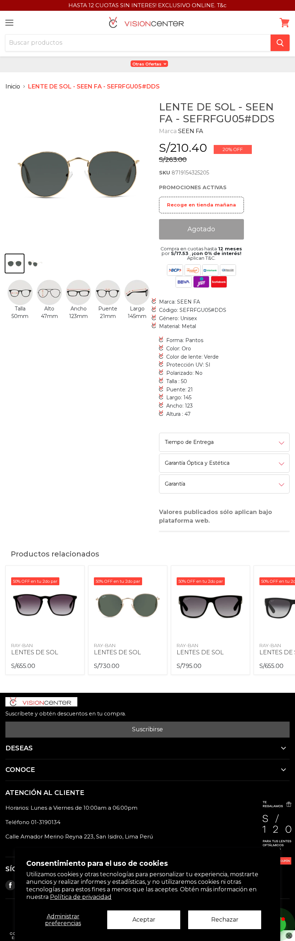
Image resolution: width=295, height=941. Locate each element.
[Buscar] (280, 43)
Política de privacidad (81, 897)
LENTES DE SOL (34, 652)
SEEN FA (190, 131)
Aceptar (143, 919)
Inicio (12, 86)
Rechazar (225, 919)
